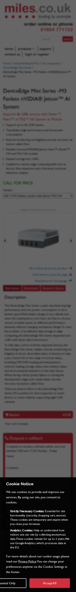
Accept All (50, 583)
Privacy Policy (27, 561)
